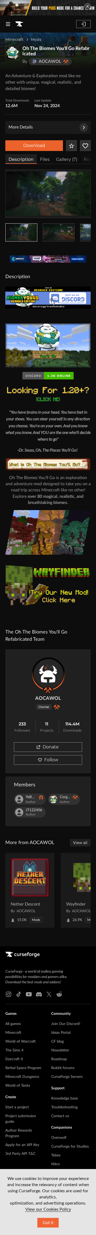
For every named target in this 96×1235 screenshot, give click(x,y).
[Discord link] (39, 994)
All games (13, 1024)
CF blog (57, 1041)
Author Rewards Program (18, 1133)
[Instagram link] (8, 994)
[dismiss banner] (87, 6)
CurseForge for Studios (70, 1146)
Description (21, 159)
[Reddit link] (59, 994)
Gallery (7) (66, 159)
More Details (21, 127)
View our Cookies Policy (48, 1209)
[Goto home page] (19, 24)
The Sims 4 (14, 1050)
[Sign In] (83, 24)
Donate (51, 746)
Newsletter (60, 1050)
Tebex (56, 1155)
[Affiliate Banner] (48, 259)
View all (80, 842)
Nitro (55, 1164)
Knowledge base (64, 1098)
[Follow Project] (85, 145)
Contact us (60, 1116)
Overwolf (58, 1138)
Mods (36, 39)
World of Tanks (17, 1086)
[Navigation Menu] (8, 24)
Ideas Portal (60, 1033)
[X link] (49, 994)
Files (45, 159)
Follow (51, 759)
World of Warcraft (20, 1041)
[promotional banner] (48, 7)
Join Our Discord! (65, 1024)
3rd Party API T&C (20, 1154)
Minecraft (14, 39)
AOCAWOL (48, 698)
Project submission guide (20, 1119)
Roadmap (59, 1059)
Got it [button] (48, 1223)
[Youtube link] (29, 994)
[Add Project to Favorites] (71, 145)
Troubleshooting (64, 1107)
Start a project (17, 1107)
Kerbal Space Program (23, 1068)
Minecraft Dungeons (22, 1077)
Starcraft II (14, 1059)
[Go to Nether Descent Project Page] (29, 890)
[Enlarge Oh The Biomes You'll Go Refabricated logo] (12, 53)
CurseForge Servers (67, 1077)
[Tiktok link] (18, 994)
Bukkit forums (62, 1068)
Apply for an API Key (22, 1145)
